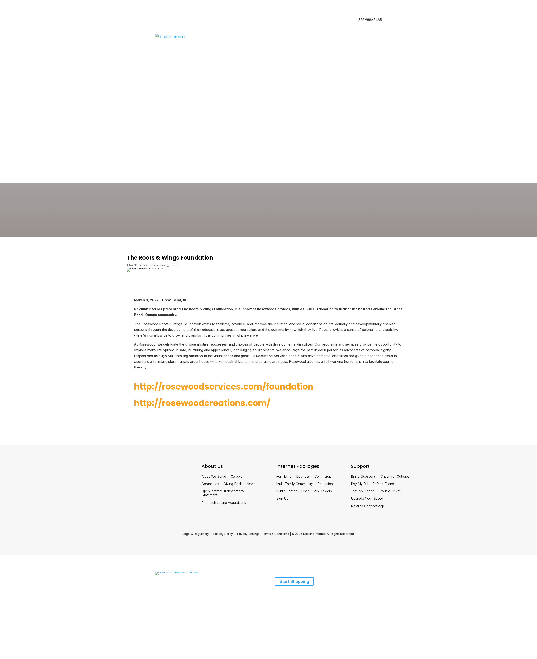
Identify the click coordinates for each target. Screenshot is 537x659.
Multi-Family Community (294, 484)
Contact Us (210, 484)
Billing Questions (363, 476)
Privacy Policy (223, 534)
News (250, 484)
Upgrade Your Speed (367, 498)
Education (325, 484)
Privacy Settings (248, 534)
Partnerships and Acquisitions (224, 503)
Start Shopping (294, 581)
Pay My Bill (359, 484)
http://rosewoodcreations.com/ (202, 403)
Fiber (305, 491)
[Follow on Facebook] (131, 468)
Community (159, 265)
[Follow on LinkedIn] (142, 468)
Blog (173, 265)
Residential (162, 20)
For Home (284, 476)
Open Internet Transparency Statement (223, 493)
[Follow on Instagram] (164, 468)
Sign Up (282, 498)
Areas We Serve (214, 476)
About (180, 596)
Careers (236, 476)
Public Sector (286, 491)
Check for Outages (395, 476)
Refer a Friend (383, 484)
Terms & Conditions (275, 534)
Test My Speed (362, 491)
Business (181, 20)
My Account (163, 142)
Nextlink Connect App (367, 506)
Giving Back (233, 484)
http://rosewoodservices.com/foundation (223, 387)
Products (161, 596)
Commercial (323, 476)
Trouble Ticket (389, 491)
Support (194, 596)
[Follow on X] (153, 468)
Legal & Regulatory (196, 534)
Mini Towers (322, 491)
